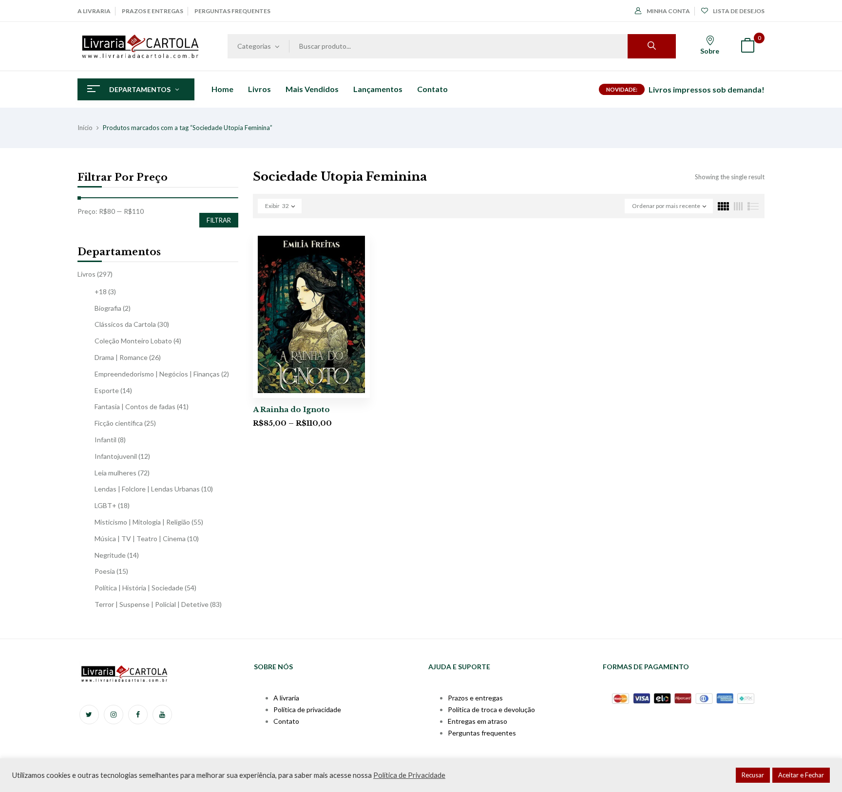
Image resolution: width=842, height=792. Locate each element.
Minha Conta (668, 11)
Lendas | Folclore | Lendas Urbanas (147, 489)
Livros (86, 274)
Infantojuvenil (116, 456)
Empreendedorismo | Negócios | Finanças (157, 374)
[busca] (652, 46)
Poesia (105, 571)
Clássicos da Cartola (125, 324)
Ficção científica (119, 423)
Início (85, 128)
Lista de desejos (739, 11)
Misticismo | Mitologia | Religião (142, 522)
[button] (747, 46)
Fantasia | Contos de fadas (135, 406)
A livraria (94, 11)
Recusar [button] (753, 775)
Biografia (108, 308)
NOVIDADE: (621, 89)
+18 (101, 291)
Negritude (110, 555)
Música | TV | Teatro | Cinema (140, 538)
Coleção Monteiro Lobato (133, 341)
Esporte (107, 390)
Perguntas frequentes (232, 11)
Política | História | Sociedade (139, 588)
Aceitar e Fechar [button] (801, 775)
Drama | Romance (121, 357)
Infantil (105, 439)
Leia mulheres (115, 473)
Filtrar (219, 220)
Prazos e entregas (152, 11)
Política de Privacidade (409, 775)
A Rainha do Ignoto (291, 409)
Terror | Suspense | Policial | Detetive (152, 604)
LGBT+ (105, 505)
